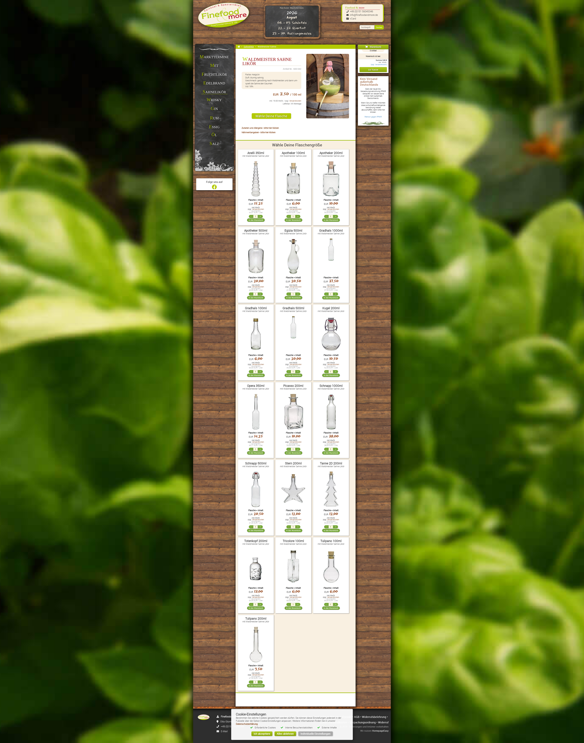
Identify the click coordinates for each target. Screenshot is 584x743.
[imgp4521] (327, 86)
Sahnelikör (249, 46)
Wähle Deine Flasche (271, 116)
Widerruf (383, 722)
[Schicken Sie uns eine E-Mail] (218, 731)
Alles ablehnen (285, 733)
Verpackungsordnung (363, 722)
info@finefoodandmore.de (364, 15)
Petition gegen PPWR (373, 117)
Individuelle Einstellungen (315, 733)
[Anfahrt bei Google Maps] (217, 721)
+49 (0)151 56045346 (361, 11)
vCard (353, 18)
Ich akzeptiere (262, 733)
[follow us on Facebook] (214, 188)
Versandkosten (295, 101)
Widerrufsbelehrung (374, 717)
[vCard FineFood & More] (218, 716)
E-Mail (224, 731)
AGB (357, 717)
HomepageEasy (380, 730)
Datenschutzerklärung (247, 723)
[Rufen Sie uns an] (218, 726)
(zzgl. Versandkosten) (379, 64)
